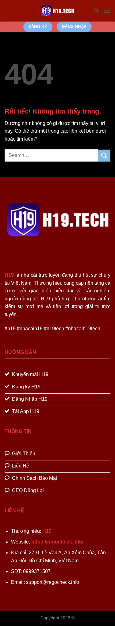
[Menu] (106, 10)
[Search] (96, 11)
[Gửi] (104, 156)
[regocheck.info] (57, 11)
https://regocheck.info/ (57, 541)
